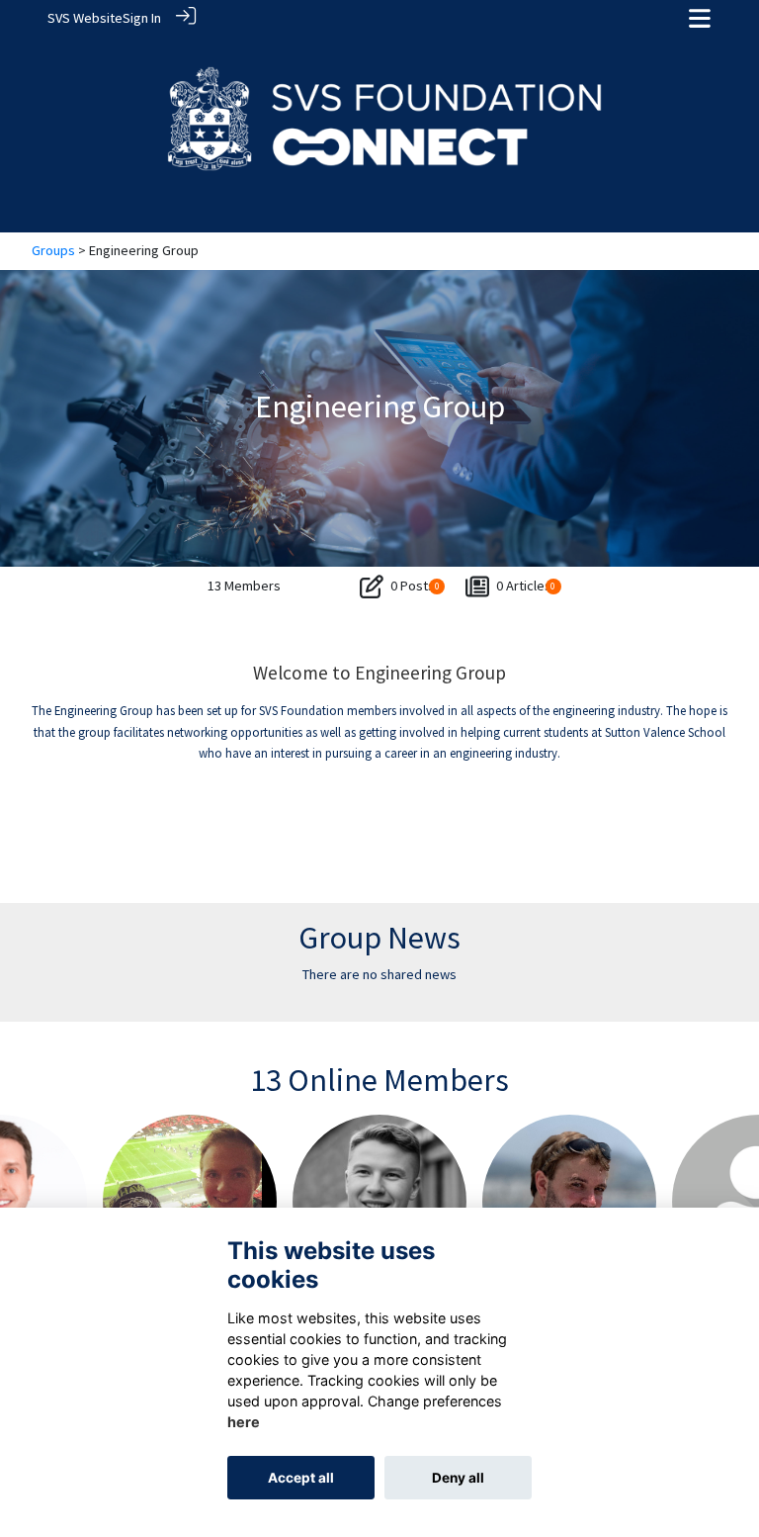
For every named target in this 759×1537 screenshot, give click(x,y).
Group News (379, 937)
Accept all (301, 1478)
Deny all (458, 1478)
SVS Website (85, 18)
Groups (53, 250)
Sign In (142, 18)
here (243, 1421)
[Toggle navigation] (700, 18)
